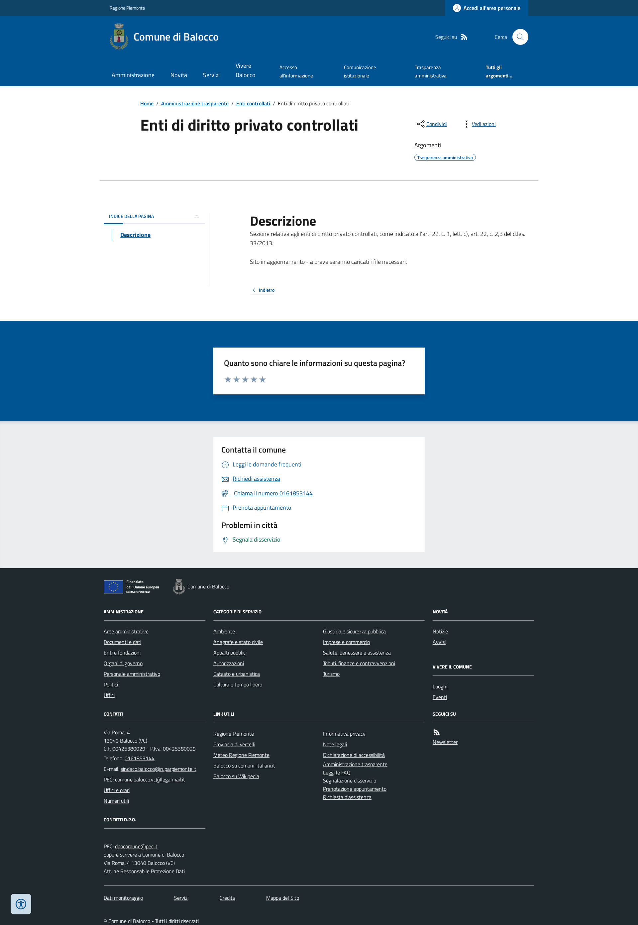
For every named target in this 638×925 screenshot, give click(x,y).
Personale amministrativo (132, 674)
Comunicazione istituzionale (360, 71)
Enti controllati (253, 103)
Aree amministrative (126, 631)
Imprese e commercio (346, 642)
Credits (227, 898)
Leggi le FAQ (337, 772)
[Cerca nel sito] (517, 37)
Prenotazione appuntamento (354, 789)
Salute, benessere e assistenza (357, 653)
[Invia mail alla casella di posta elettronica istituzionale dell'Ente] (158, 769)
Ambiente (224, 631)
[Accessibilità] (21, 904)
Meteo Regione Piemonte (241, 755)
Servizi (211, 74)
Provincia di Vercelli (234, 744)
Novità (178, 74)
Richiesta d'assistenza (347, 797)
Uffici (109, 695)
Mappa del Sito (282, 898)
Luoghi (440, 686)
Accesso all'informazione (296, 71)
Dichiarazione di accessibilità (354, 755)
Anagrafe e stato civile (238, 642)
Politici (111, 684)
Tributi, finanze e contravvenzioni (359, 663)
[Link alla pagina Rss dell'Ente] (437, 732)
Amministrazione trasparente (195, 103)
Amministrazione (133, 74)
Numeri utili (116, 801)
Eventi (440, 697)
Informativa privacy (344, 734)
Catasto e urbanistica (236, 674)
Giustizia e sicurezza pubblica (354, 631)
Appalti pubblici (230, 653)
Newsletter (445, 742)
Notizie (440, 631)
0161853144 (140, 758)
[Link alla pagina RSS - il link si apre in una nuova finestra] (464, 37)
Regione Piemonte (127, 7)
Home (147, 103)
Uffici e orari (117, 790)
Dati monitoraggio (123, 898)
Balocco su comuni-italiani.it (244, 766)
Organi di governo (123, 663)
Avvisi (439, 642)
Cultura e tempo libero (237, 684)
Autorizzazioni (228, 663)
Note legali (335, 744)
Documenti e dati (122, 642)
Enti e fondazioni (122, 653)
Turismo (331, 674)
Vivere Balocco (246, 70)
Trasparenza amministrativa (431, 71)
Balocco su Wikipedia (236, 776)
